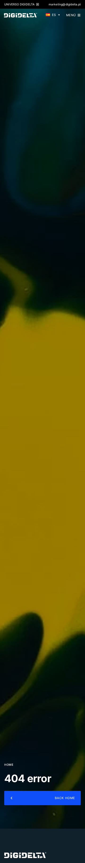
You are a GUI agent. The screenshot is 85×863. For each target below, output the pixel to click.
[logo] (25, 855)
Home (8, 764)
